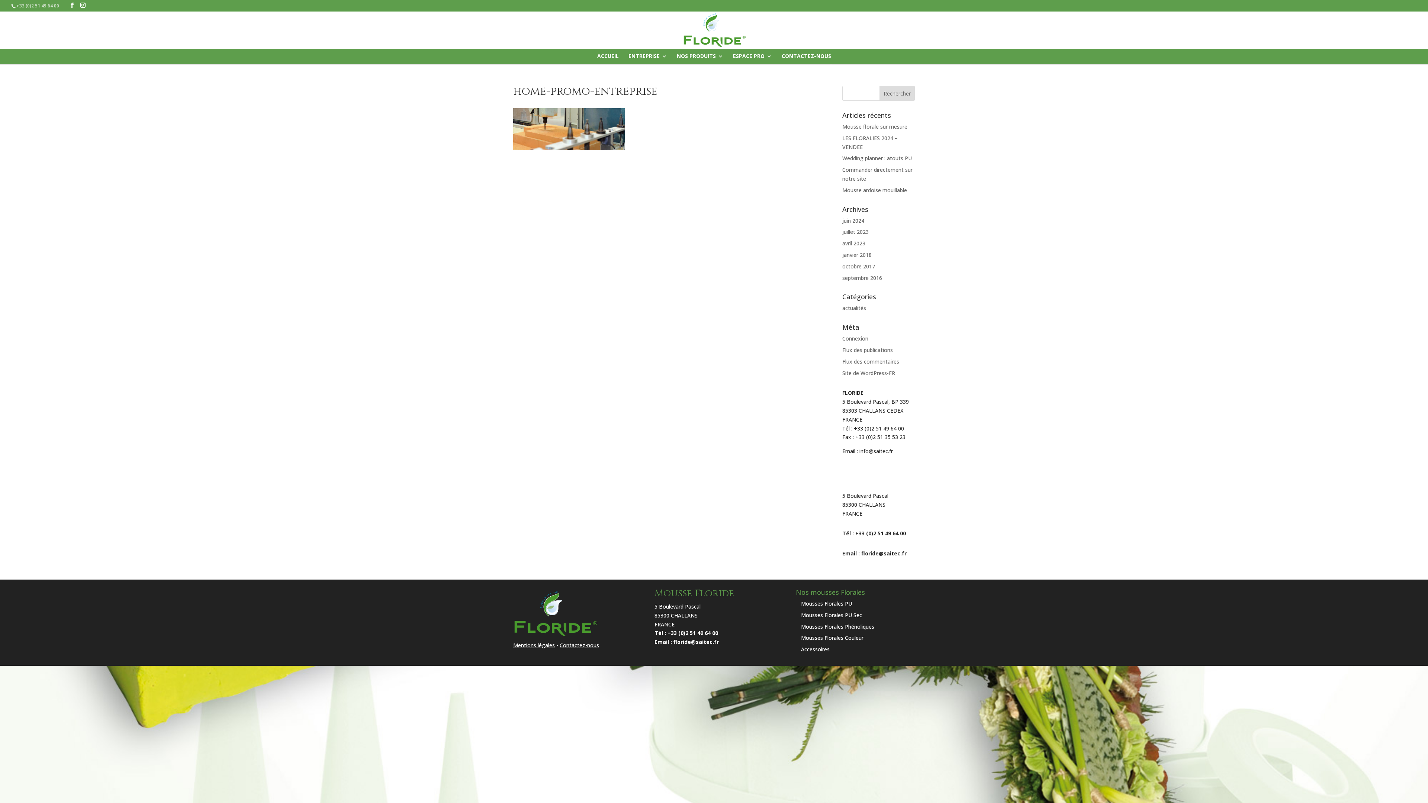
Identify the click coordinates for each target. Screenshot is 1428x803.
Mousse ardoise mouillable (874, 190)
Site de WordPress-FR (868, 373)
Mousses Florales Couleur (832, 637)
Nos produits (696, 56)
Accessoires (815, 649)
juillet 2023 (855, 231)
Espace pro (749, 56)
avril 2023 (853, 243)
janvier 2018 (857, 254)
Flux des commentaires (870, 361)
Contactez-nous (806, 56)
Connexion (855, 338)
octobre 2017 (858, 266)
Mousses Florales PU (826, 603)
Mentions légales (534, 645)
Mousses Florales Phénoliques (837, 626)
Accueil (608, 56)
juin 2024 (853, 220)
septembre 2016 (862, 277)
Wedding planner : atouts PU (877, 158)
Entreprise (644, 56)
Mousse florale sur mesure (874, 126)
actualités (854, 308)
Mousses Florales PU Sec (831, 615)
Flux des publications (867, 350)
